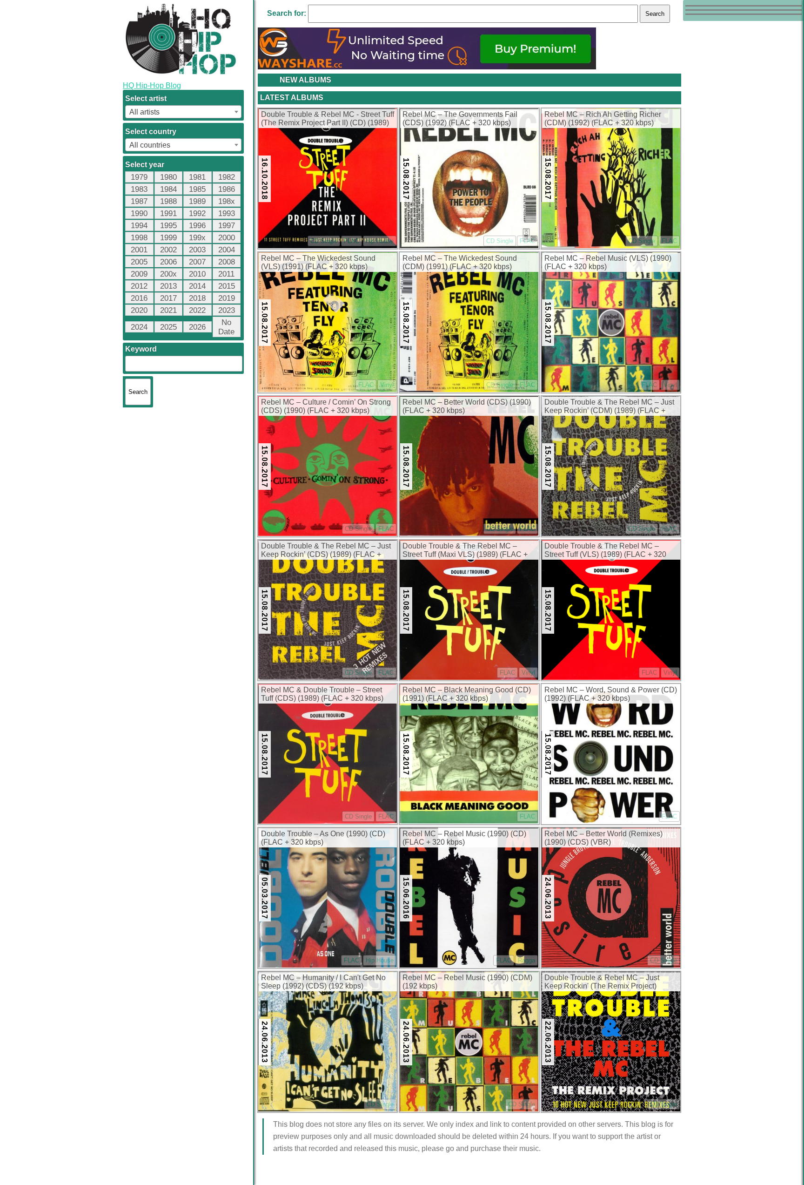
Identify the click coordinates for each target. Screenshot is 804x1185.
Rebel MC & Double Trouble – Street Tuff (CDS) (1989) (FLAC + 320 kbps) (322, 694)
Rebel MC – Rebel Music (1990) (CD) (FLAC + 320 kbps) (464, 838)
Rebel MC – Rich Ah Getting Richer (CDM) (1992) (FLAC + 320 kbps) (602, 118)
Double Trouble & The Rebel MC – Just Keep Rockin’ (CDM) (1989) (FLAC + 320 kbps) (609, 407)
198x (226, 201)
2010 (197, 274)
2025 (168, 327)
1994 (139, 225)
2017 (168, 298)
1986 (226, 189)
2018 (197, 298)
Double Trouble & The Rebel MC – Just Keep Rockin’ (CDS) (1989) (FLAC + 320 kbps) (326, 551)
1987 (139, 201)
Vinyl (387, 384)
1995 (168, 225)
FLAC (351, 240)
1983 (139, 189)
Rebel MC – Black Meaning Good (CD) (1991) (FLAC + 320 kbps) (466, 694)
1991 (168, 213)
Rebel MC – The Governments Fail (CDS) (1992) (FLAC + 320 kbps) (459, 118)
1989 (197, 201)
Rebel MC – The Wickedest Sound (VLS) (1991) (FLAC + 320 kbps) (318, 262)
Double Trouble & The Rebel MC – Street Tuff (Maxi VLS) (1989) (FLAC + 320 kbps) (465, 551)
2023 (226, 310)
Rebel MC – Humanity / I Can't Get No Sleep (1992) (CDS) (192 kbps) (323, 982)
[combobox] (183, 111)
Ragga (526, 960)
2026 (197, 327)
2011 (226, 274)
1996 (197, 225)
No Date (226, 327)
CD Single (323, 240)
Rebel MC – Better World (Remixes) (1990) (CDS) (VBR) (603, 838)
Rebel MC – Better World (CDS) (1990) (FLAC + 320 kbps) (466, 406)
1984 (168, 189)
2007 (197, 261)
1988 (168, 201)
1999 (168, 237)
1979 (139, 177)
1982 (226, 177)
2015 (226, 286)
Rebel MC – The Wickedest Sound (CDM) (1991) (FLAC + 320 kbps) (459, 262)
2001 (139, 249)
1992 (197, 213)
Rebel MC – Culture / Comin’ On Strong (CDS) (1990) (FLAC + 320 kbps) (326, 406)
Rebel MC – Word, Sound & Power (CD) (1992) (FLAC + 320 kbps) (610, 694)
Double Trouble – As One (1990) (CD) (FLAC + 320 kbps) (323, 838)
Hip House (380, 240)
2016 (139, 298)
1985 (197, 189)
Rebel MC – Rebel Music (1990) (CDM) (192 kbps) (467, 982)
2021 (168, 310)
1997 (226, 225)
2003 (197, 249)
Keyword (141, 349)
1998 (139, 237)
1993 (226, 213)
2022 (197, 310)
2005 (139, 261)
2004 (226, 249)
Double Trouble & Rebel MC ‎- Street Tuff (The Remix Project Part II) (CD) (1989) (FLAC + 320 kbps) (327, 119)
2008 (226, 261)
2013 (168, 286)
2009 (139, 274)
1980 (168, 177)
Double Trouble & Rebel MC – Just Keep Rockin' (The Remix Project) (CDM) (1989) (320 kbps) (601, 982)
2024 (139, 327)
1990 (139, 213)
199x (197, 237)
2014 (197, 286)
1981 (197, 177)
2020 (139, 310)
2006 (168, 261)
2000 (226, 237)
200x (168, 274)
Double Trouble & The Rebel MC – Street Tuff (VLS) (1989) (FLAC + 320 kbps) (605, 551)
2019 (226, 298)
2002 (168, 249)
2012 (139, 286)
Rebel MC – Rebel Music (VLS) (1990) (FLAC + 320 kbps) (607, 262)
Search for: (286, 13)
